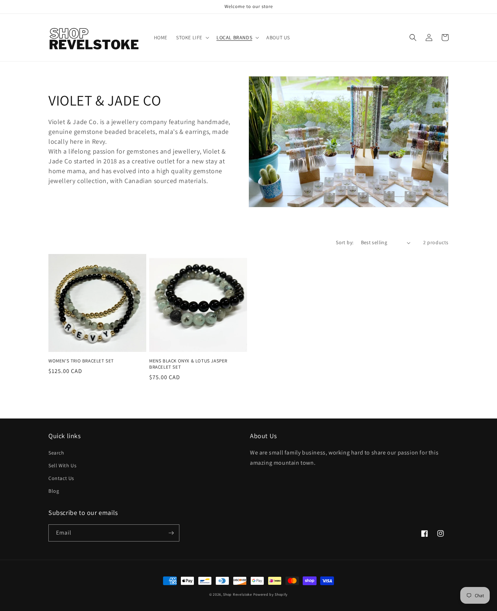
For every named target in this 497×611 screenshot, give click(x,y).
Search (56, 452)
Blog (53, 491)
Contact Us (61, 478)
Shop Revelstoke (237, 594)
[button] (192, 37)
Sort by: (344, 242)
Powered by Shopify (270, 594)
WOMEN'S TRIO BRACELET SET (81, 361)
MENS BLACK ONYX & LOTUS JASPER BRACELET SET (188, 364)
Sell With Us (62, 465)
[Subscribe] (171, 532)
